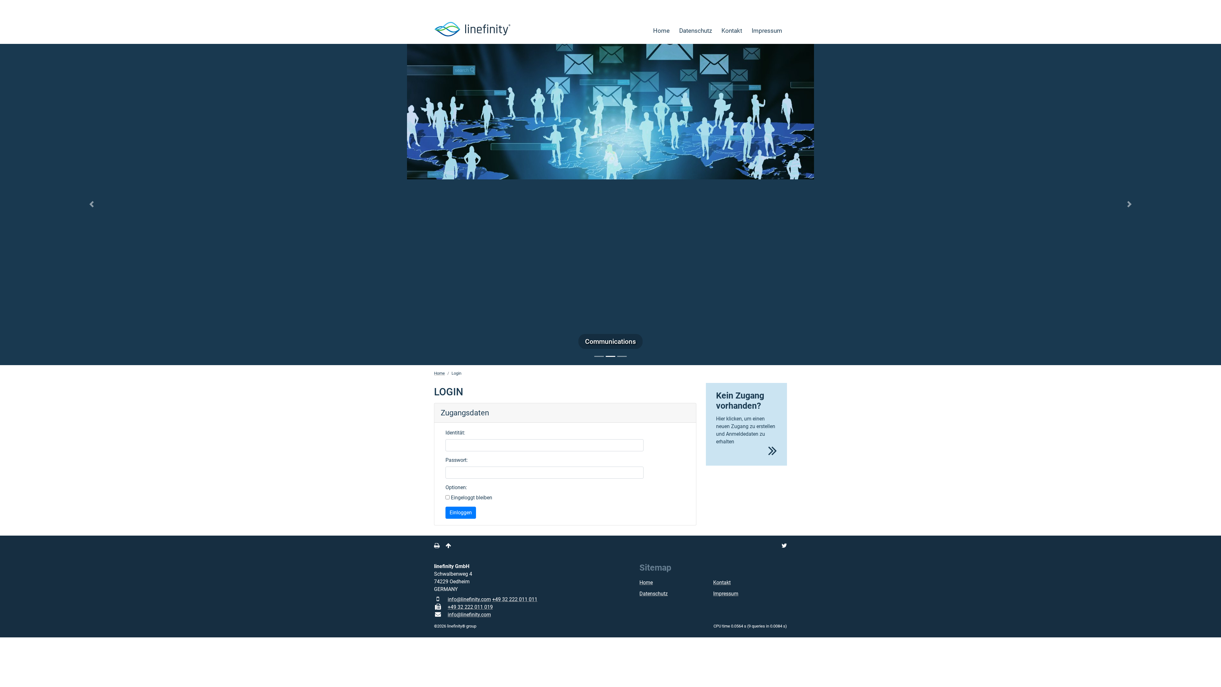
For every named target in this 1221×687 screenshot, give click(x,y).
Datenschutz (695, 30)
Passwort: (456, 460)
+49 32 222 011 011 (514, 599)
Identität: (455, 433)
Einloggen (461, 513)
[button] (91, 204)
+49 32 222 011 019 (470, 607)
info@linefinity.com (469, 599)
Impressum (767, 30)
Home (661, 30)
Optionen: (456, 487)
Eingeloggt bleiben (471, 498)
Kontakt (731, 30)
